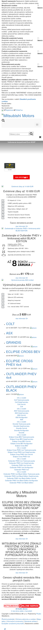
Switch (39, 8)
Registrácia (9, 110)
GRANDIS (13, 342)
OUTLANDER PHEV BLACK (21, 388)
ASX (9, 333)
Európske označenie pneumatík (13, 623)
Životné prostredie (8, 619)
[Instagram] (3, 629)
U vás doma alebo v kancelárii (21, 610)
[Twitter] (5, 629)
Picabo (38, 614)
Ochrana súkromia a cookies (26, 619)
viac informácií (21, 226)
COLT (10, 323)
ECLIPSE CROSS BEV (23, 351)
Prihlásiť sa (19, 110)
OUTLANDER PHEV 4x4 (21, 375)
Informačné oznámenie (15, 621)
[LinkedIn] (6, 629)
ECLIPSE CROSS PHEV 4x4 (19, 362)
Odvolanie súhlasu (30, 621)
